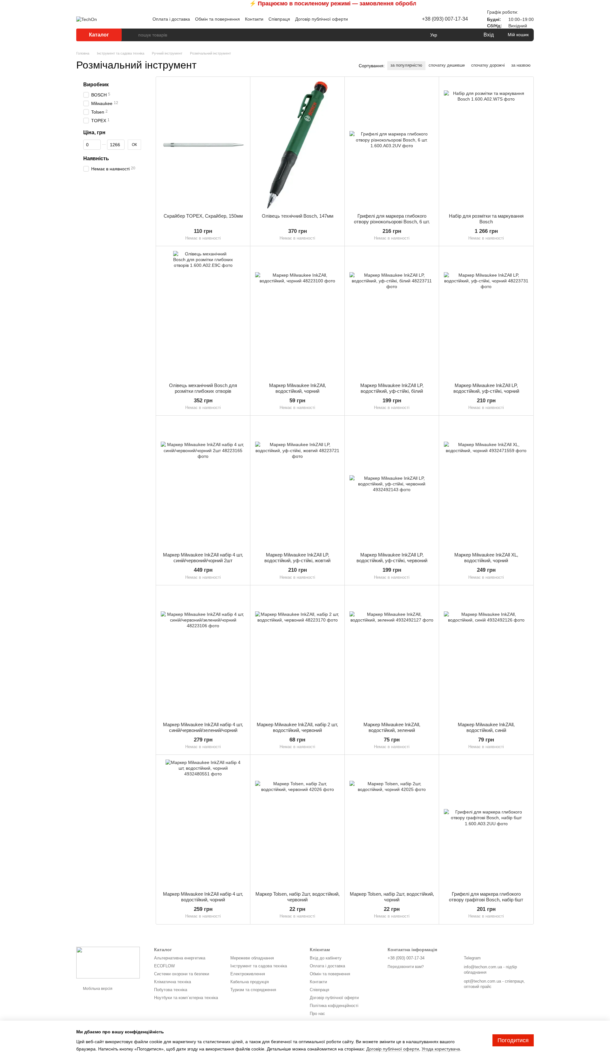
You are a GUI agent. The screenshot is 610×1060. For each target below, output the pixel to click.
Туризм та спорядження (253, 989)
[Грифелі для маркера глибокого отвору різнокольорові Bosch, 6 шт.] (391, 145)
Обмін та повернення (217, 19)
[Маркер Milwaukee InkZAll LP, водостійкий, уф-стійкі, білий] (391, 314)
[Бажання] (465, 35)
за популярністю (406, 65)
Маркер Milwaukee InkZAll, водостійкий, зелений (391, 727)
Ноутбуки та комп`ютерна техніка (186, 997)
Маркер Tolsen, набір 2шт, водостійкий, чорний (392, 896)
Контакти (254, 19)
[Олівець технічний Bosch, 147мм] (297, 145)
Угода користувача (441, 1048)
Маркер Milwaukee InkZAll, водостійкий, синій (486, 727)
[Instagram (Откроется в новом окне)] (383, 19)
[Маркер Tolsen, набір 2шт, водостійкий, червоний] (297, 823)
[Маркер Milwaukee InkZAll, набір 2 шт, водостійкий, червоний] (297, 653)
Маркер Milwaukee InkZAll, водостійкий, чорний (297, 388)
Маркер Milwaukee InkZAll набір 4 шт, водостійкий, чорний (203, 896)
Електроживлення (247, 973)
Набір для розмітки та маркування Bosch (486, 218)
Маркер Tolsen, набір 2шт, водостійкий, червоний (297, 896)
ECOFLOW (164, 966)
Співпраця (279, 19)
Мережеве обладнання (252, 958)
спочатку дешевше (447, 65)
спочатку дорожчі (488, 65)
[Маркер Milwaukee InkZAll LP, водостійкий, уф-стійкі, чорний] (486, 314)
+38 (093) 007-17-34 (445, 19)
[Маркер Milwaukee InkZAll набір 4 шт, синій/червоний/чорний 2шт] (203, 483)
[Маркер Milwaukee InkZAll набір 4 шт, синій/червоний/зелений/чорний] (203, 653)
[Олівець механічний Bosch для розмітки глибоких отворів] (203, 314)
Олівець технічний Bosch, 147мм (297, 216)
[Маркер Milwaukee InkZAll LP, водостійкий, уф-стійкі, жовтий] (297, 483)
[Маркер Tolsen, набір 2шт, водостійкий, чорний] (391, 823)
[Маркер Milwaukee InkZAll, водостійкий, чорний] (297, 314)
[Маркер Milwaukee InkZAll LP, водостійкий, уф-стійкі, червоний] (391, 483)
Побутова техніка (170, 989)
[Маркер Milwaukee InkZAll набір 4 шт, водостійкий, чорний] (203, 823)
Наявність (96, 158)
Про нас (317, 1013)
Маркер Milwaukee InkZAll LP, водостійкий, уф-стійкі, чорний (486, 388)
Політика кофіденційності (334, 1005)
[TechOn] (108, 962)
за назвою (521, 65)
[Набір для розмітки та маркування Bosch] (486, 145)
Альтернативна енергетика (179, 958)
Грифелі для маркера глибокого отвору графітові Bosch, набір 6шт (486, 896)
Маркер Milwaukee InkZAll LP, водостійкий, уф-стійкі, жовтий (297, 557)
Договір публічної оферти (321, 19)
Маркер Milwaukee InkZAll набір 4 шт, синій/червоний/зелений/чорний (203, 727)
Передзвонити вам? (406, 967)
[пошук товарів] (133, 35)
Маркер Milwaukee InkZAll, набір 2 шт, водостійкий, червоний (297, 727)
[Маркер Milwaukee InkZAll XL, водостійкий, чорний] (486, 483)
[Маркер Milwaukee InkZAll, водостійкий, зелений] (391, 653)
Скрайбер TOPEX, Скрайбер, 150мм (203, 216)
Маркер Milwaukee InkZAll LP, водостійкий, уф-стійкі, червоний (391, 557)
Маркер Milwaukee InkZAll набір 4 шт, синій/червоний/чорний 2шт (203, 557)
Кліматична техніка (172, 981)
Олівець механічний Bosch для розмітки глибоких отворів (203, 388)
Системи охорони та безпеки (181, 973)
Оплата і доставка (171, 19)
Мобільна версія (97, 988)
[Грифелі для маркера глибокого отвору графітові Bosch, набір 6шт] (486, 823)
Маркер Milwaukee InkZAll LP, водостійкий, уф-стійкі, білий (392, 388)
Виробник (96, 84)
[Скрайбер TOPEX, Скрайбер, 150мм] (203, 145)
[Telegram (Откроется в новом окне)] (391, 19)
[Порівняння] (452, 35)
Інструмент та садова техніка (258, 966)
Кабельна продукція (249, 981)
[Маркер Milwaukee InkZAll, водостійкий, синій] (486, 653)
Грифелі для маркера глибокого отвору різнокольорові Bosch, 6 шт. (392, 218)
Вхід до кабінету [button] (326, 958)
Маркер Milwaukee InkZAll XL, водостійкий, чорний (486, 557)
